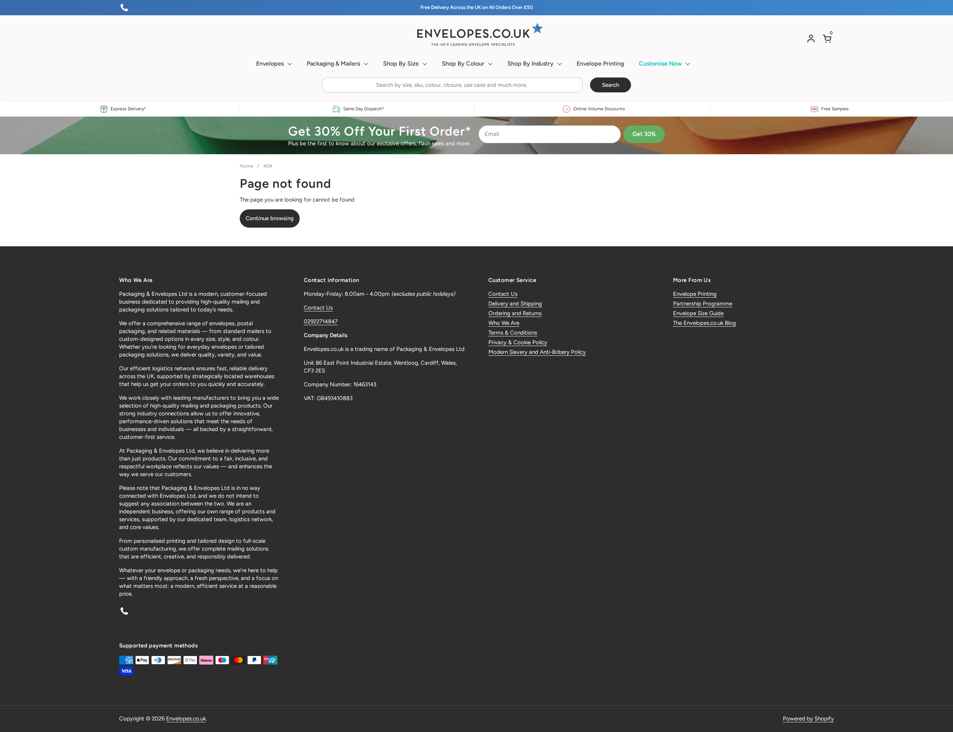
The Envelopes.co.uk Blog (704, 323)
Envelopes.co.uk (186, 718)
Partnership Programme (702, 303)
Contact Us (318, 307)
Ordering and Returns (515, 313)
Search (610, 85)
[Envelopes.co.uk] (476, 35)
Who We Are (503, 323)
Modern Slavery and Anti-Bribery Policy (537, 352)
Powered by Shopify (808, 718)
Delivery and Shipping (515, 303)
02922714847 (321, 321)
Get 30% (644, 133)
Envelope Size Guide (698, 313)
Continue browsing (270, 218)
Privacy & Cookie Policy (517, 342)
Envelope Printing (695, 294)
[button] (828, 38)
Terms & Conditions (512, 332)
